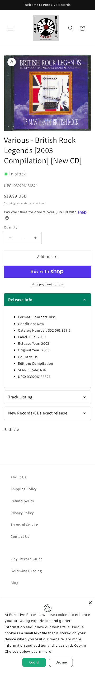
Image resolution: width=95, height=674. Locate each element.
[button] (10, 28)
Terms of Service (24, 524)
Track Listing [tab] (20, 397)
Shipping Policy (24, 489)
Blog (14, 582)
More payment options (47, 284)
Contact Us (20, 536)
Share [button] (14, 429)
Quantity (10, 227)
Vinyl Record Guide (27, 558)
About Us (18, 477)
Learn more (41, 651)
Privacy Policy (22, 512)
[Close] (90, 602)
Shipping (9, 203)
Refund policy (22, 501)
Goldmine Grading (26, 571)
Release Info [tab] (20, 299)
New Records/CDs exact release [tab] (37, 413)
